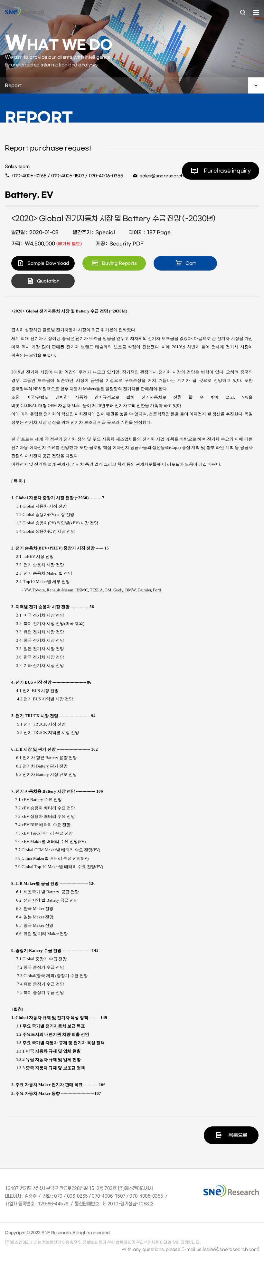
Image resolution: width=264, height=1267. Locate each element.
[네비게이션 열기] (256, 12)
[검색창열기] (243, 13)
